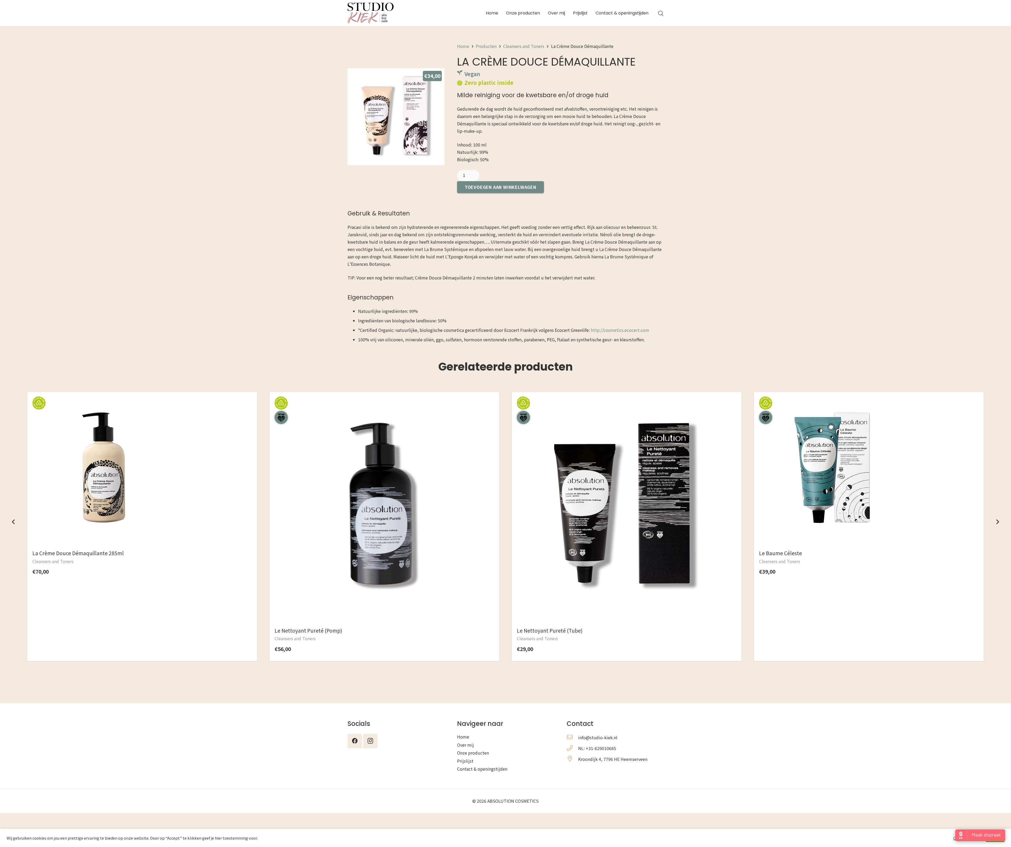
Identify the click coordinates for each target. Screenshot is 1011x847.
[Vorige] (13, 522)
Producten (486, 46)
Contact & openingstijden (482, 769)
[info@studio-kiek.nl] (572, 737)
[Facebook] (355, 741)
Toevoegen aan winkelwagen (500, 187)
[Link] (371, 13)
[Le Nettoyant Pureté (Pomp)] (384, 405)
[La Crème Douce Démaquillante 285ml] (103, 405)
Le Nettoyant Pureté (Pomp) (308, 630)
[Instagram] (370, 741)
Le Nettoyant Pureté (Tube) (550, 630)
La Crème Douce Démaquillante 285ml (78, 553)
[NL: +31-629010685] (572, 748)
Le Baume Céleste (780, 553)
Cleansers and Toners (523, 46)
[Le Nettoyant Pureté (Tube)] (626, 405)
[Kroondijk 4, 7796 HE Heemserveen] (572, 759)
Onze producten (473, 753)
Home (463, 46)
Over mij (465, 745)
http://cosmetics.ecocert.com (620, 330)
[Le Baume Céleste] (830, 405)
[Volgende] (997, 522)
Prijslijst (465, 761)
